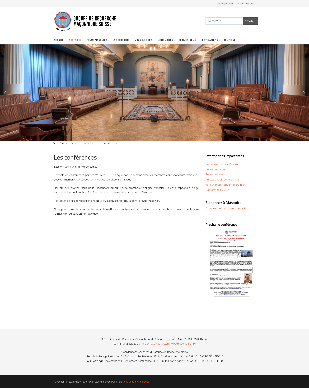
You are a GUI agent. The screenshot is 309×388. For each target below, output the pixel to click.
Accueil (58, 40)
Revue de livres (215, 174)
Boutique (229, 40)
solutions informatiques (136, 381)
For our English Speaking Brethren (225, 184)
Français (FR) (225, 3)
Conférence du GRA (217, 189)
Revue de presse (215, 169)
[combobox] (224, 21)
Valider (252, 21)
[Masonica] (106, 21)
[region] (154, 92)
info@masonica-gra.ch (155, 343)
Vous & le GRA (143, 40)
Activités (75, 40)
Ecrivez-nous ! (188, 40)
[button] (5, 92)
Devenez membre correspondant (225, 208)
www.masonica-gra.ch (184, 343)
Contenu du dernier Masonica (223, 164)
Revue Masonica (97, 40)
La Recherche (121, 40)
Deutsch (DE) (245, 3)
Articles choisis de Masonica (222, 179)
